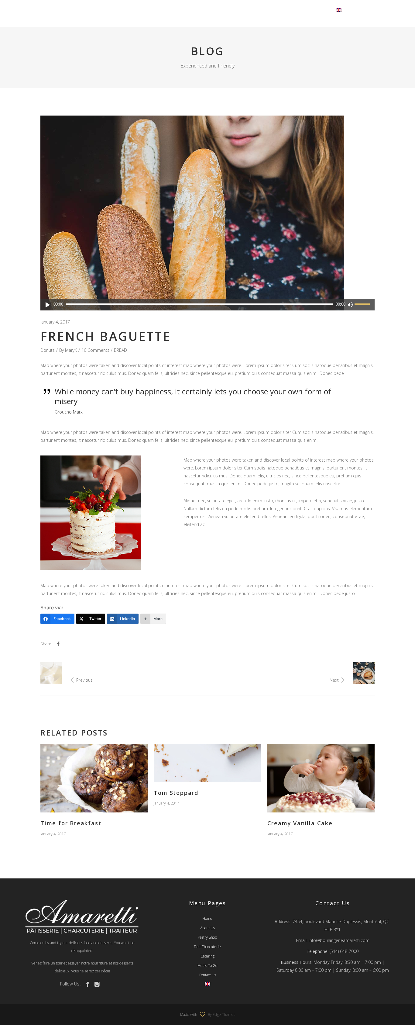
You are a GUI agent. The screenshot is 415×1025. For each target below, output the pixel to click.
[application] (207, 304)
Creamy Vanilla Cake (300, 823)
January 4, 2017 (55, 322)
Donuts (47, 350)
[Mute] (350, 304)
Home (207, 918)
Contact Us (207, 975)
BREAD (120, 350)
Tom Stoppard (176, 792)
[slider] (363, 304)
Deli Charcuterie (207, 946)
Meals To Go (207, 965)
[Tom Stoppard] (207, 763)
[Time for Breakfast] (94, 778)
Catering (207, 956)
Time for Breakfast (70, 823)
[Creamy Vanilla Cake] (321, 778)
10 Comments (95, 350)
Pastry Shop (207, 937)
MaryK (71, 350)
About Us (207, 927)
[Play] (47, 304)
